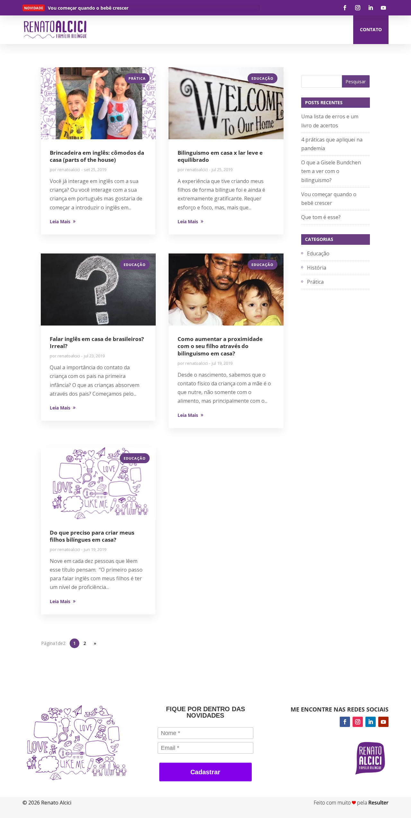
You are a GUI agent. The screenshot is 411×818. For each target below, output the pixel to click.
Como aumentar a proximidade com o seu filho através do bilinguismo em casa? (220, 346)
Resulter (378, 802)
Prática (137, 78)
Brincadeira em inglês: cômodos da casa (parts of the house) (97, 156)
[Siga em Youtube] (383, 8)
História (316, 267)
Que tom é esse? (321, 217)
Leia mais (68, 9)
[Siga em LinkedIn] (370, 8)
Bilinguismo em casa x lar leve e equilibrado (220, 156)
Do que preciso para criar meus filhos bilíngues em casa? (92, 536)
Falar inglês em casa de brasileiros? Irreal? (97, 342)
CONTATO (371, 29)
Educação (262, 78)
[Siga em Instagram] (358, 8)
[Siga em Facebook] (345, 8)
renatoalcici (68, 169)
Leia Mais (60, 221)
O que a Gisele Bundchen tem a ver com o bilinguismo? (331, 171)
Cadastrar (205, 772)
